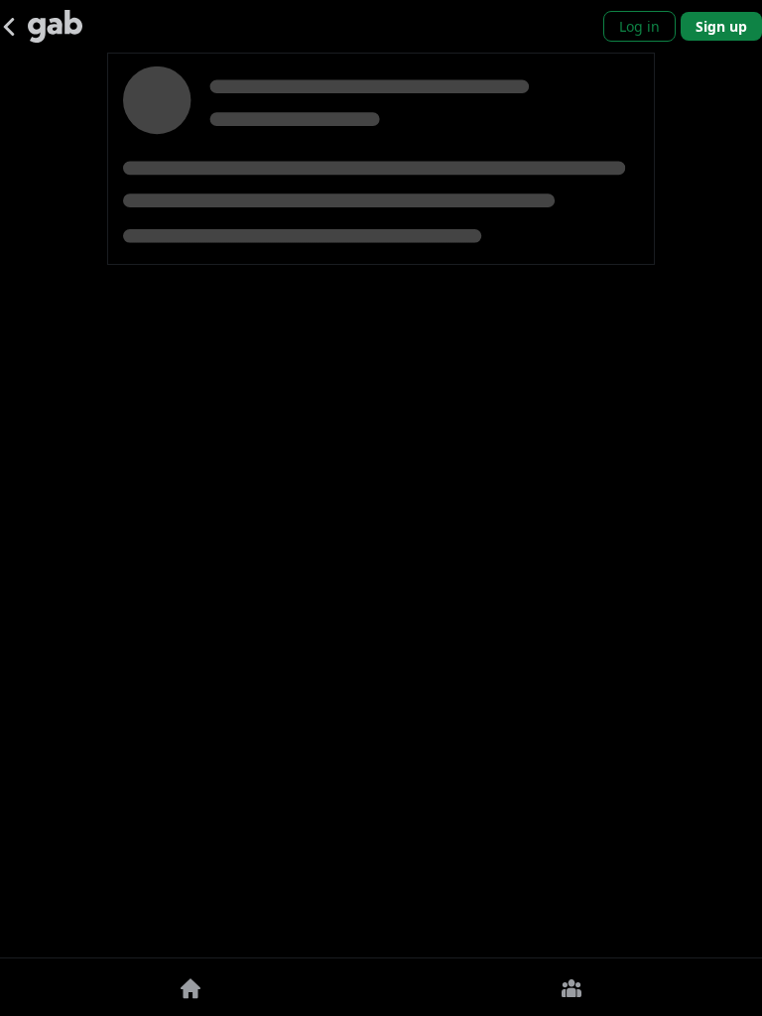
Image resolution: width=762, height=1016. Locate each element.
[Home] (190, 987)
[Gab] (55, 26)
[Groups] (571, 987)
